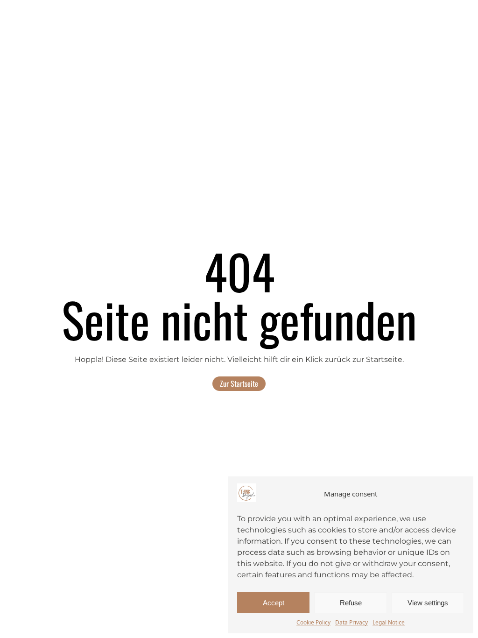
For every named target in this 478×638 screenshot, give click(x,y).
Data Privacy (351, 622)
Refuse (351, 603)
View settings (428, 603)
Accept (273, 603)
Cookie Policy (313, 622)
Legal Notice (389, 622)
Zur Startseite (239, 383)
